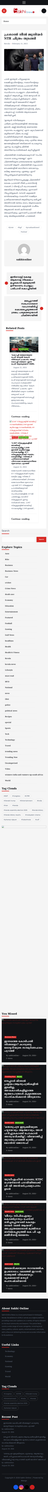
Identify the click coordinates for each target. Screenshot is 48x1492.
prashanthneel (33, 228)
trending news (11, 752)
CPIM (28, 796)
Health (8, 647)
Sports (8, 728)
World (7, 781)
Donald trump (10, 801)
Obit (7, 699)
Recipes (8, 717)
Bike (7, 560)
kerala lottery (38, 810)
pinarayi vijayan (11, 819)
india (40, 801)
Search (5, 531)
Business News (11, 571)
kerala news (23, 349)
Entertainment (11, 612)
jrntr (12, 228)
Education (9, 606)
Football (8, 624)
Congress (17, 796)
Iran (6, 805)
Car (6, 577)
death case (9, 594)
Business (9, 565)
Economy (9, 600)
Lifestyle (9, 670)
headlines (9, 641)
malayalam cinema (33, 815)
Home (6, 21)
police (7, 705)
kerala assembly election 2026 (16, 810)
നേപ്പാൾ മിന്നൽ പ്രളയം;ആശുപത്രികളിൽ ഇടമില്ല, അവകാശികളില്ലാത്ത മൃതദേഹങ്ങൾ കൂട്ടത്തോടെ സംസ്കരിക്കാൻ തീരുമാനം (24, 1440)
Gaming (8, 629)
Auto (7, 554)
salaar (24, 232)
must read (9, 676)
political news (11, 711)
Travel (8, 746)
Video (7, 769)
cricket (8, 583)
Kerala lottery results (13, 815)
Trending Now (11, 757)
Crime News (10, 589)
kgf (20, 228)
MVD (7, 682)
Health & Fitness (12, 653)
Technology (10, 740)
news (7, 693)
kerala (16, 805)
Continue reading (20, 417)
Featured (9, 618)
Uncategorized (11, 763)
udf (37, 819)
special (8, 723)
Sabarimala (26, 819)
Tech (7, 734)
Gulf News (9, 635)
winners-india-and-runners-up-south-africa (24, 775)
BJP (6, 796)
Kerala (7, 44)
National (8, 688)
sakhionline (24, 259)
